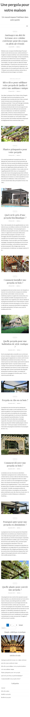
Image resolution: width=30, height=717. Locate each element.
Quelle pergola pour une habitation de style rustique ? (15, 344)
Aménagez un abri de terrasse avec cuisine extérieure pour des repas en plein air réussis (15, 39)
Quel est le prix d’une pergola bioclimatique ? (15, 216)
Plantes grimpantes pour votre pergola (15, 151)
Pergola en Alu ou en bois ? (15, 400)
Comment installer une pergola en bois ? (15, 281)
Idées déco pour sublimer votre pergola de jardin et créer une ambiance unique (15, 85)
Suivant (21, 625)
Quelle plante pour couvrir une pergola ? (15, 588)
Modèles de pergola (6, 697)
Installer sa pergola (6, 694)
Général (15, 31)
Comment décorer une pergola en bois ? (15, 464)
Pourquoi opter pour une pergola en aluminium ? (15, 523)
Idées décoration (15, 78)
